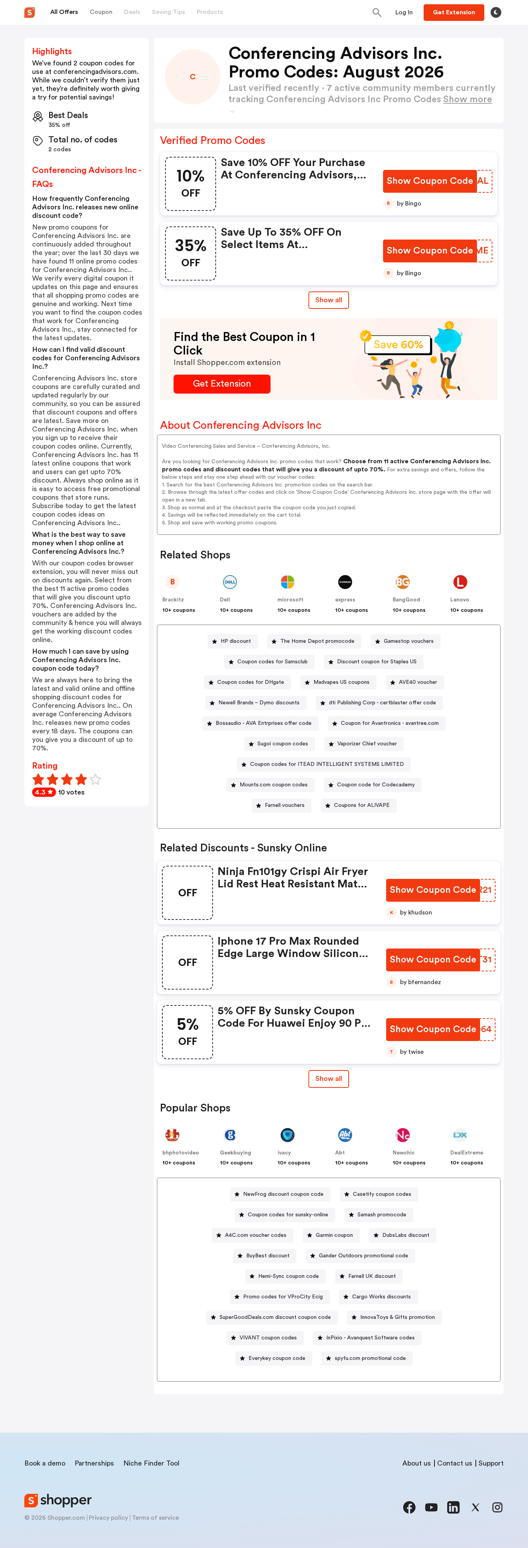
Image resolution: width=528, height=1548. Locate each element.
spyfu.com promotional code (370, 1358)
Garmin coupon (334, 1235)
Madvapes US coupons (341, 682)
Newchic (404, 1153)
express (345, 600)
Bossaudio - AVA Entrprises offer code (264, 723)
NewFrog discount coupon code (283, 1194)
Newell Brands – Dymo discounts (259, 703)
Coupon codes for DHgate (250, 682)
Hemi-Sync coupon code (288, 1276)
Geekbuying (235, 1153)
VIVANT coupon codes (268, 1338)
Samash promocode (382, 1215)
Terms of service (155, 1518)
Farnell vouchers (285, 805)
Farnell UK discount (372, 1276)
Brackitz (173, 600)
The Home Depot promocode (317, 641)
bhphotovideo (180, 1153)
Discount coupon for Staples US (377, 661)
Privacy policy (108, 1518)
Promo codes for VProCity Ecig (283, 1297)
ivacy (284, 1153)
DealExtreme (466, 1153)
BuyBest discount (268, 1256)
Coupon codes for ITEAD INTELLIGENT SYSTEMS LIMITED (327, 764)
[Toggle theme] (496, 12)
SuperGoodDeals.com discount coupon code (275, 1317)
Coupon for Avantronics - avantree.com (390, 723)
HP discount (236, 641)
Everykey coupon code (277, 1358)
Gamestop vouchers (409, 641)
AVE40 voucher (418, 682)
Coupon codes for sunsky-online (288, 1215)
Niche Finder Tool (151, 1463)
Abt (340, 1153)
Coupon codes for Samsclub (272, 661)
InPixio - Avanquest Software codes (370, 1338)
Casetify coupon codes (382, 1194)
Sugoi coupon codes (282, 744)
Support (491, 1463)
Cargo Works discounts (381, 1297)
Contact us (454, 1463)
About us (416, 1463)
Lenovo (459, 600)
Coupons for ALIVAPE (362, 805)
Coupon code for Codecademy (376, 785)
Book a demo (44, 1463)
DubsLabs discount (405, 1235)
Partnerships (94, 1463)
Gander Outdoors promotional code (363, 1256)
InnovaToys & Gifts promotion (397, 1317)
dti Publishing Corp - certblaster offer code (382, 703)
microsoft (290, 600)
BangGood (406, 600)
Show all (328, 299)
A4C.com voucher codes (255, 1235)
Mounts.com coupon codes (274, 785)
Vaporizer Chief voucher (367, 744)
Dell (225, 600)
